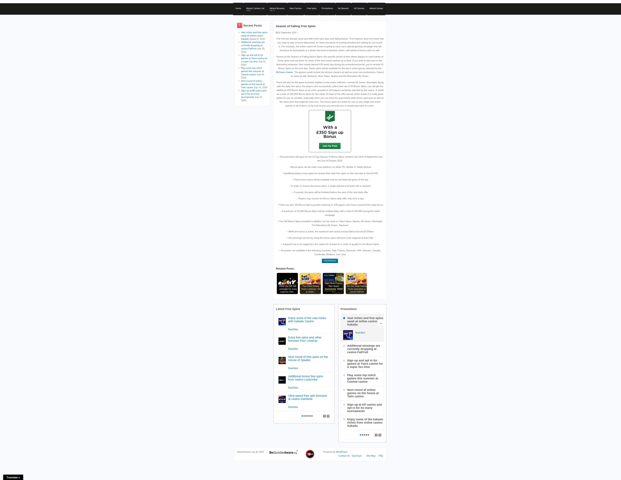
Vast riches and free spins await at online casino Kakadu (254, 35)
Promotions (327, 8)
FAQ (381, 455)
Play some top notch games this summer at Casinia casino (252, 71)
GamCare (357, 455)
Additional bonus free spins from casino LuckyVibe (305, 378)
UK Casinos (359, 8)
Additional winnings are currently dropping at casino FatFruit (253, 45)
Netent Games (376, 8)
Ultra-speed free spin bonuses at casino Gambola (307, 397)
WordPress (341, 452)
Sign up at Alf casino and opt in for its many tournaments (253, 93)
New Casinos (296, 8)
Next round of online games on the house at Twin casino (253, 84)
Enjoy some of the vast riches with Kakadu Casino (307, 319)
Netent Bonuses (277, 9)
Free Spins (311, 8)
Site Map (371, 455)
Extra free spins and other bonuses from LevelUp (304, 339)
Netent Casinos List (255, 9)
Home (238, 8)
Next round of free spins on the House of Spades (308, 358)
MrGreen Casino (284, 72)
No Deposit (343, 8)
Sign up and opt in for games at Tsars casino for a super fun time (254, 58)
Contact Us (344, 455)
